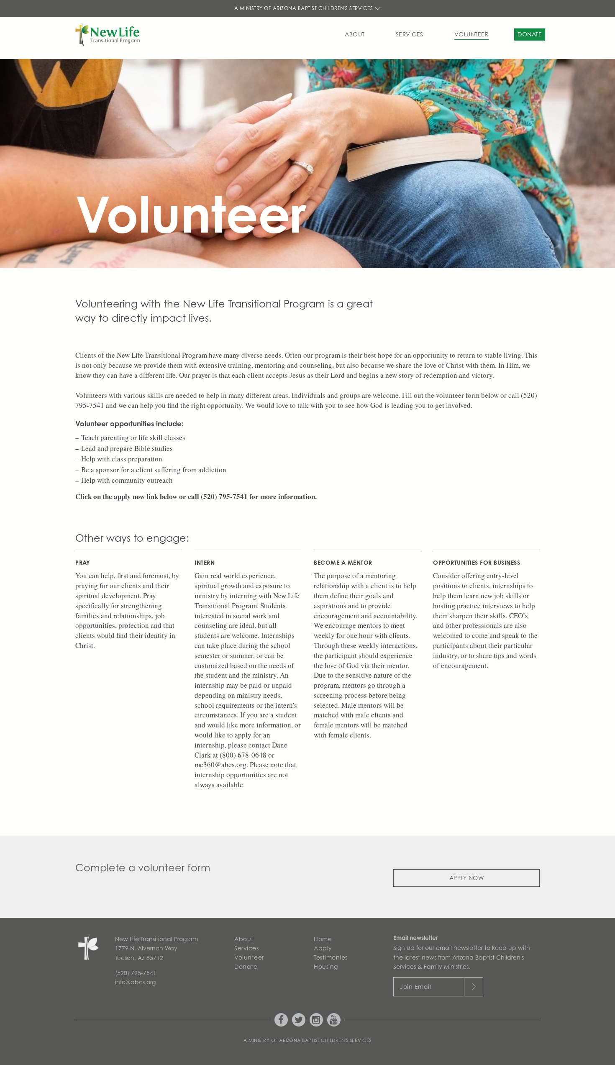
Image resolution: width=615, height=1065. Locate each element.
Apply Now (466, 877)
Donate (530, 34)
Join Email (415, 986)
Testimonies (331, 957)
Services (409, 34)
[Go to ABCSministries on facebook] (281, 1020)
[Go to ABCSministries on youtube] (334, 1020)
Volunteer (471, 34)
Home (323, 938)
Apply (323, 948)
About (355, 34)
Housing (326, 966)
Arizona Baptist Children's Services (325, 1040)
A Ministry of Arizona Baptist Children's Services (304, 8)
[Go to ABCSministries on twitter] (298, 1020)
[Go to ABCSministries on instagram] (316, 1020)
